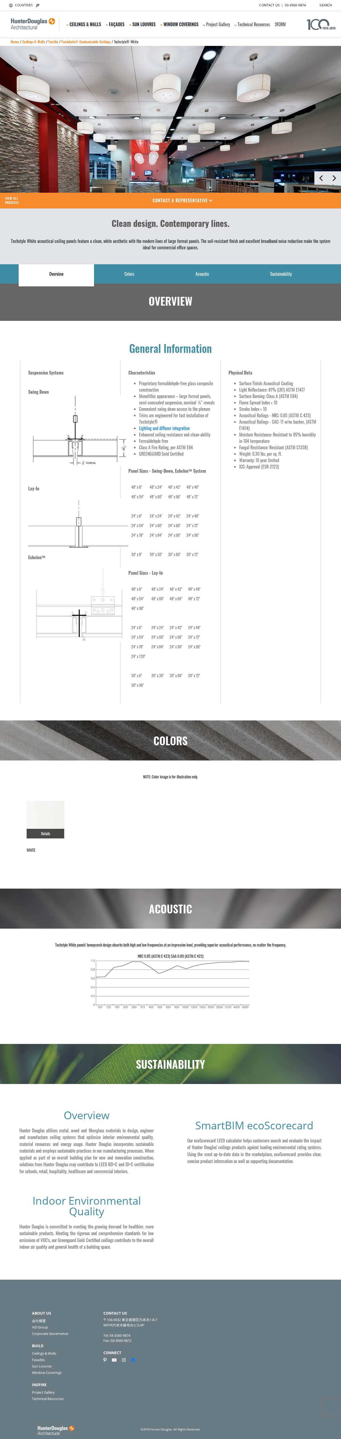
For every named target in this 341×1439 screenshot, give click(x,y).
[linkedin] (133, 1360)
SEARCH (325, 5)
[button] (182, 200)
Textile (53, 41)
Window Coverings (47, 1372)
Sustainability (281, 274)
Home (15, 41)
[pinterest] (107, 1360)
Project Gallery (218, 24)
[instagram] (126, 1360)
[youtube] (116, 1360)
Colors (129, 274)
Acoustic (202, 274)
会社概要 (39, 1320)
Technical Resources (254, 24)
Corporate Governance (50, 1333)
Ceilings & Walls (33, 41)
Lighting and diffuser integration (164, 428)
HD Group (40, 1327)
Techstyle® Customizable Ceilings (86, 41)
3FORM (280, 24)
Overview (56, 274)
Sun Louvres (42, 1366)
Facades (38, 1359)
